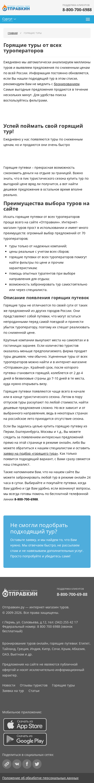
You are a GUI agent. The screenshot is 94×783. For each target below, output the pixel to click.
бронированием (66, 84)
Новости (8, 685)
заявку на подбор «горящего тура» (30, 453)
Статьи (34, 691)
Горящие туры (63, 685)
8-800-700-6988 (77, 9)
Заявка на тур (13, 691)
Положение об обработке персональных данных (40, 778)
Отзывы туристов (33, 685)
